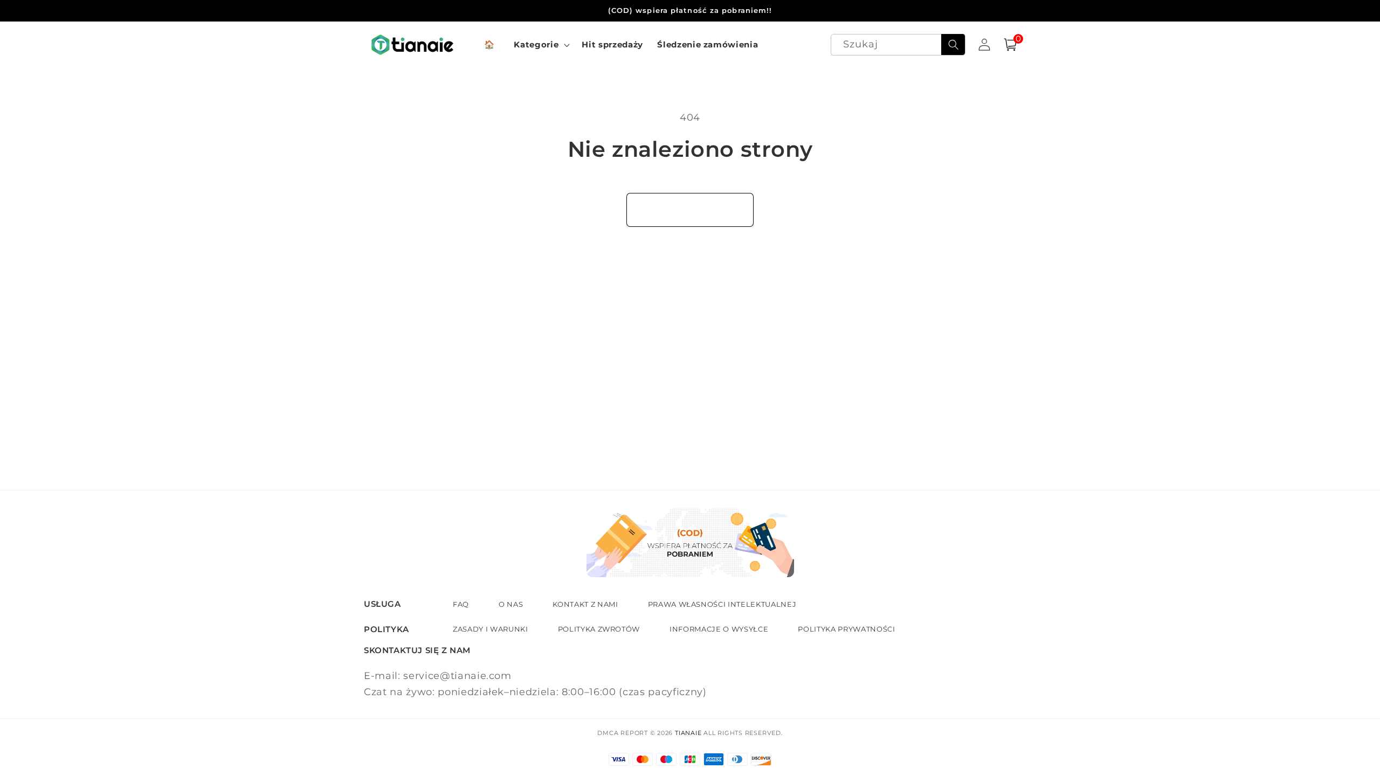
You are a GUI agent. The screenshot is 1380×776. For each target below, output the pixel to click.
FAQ (461, 604)
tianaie (688, 733)
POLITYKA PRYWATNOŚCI (846, 629)
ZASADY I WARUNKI (490, 629)
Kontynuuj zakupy (690, 209)
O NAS (511, 604)
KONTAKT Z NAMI (585, 604)
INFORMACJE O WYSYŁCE (719, 629)
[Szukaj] (953, 45)
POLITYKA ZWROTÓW (599, 629)
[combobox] (898, 45)
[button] (541, 44)
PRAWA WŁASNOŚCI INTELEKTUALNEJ (722, 604)
